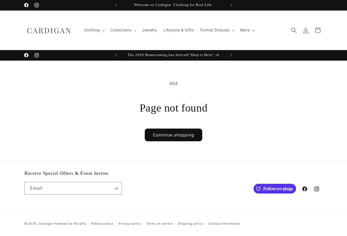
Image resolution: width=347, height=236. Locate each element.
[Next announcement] (231, 5)
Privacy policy (129, 223)
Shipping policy (190, 223)
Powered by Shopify (70, 223)
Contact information (224, 223)
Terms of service (159, 223)
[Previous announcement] (116, 5)
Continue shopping (173, 134)
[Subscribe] (116, 188)
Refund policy (102, 223)
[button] (94, 30)
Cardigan (46, 223)
